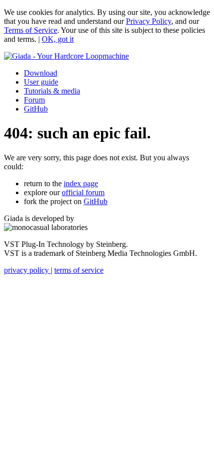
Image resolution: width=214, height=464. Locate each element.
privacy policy (27, 270)
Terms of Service (30, 30)
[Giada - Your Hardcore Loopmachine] (66, 56)
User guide (41, 82)
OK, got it (58, 39)
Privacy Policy (148, 21)
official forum (83, 192)
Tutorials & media (52, 91)
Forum (34, 100)
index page (81, 183)
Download (40, 73)
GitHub (36, 109)
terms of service (79, 270)
